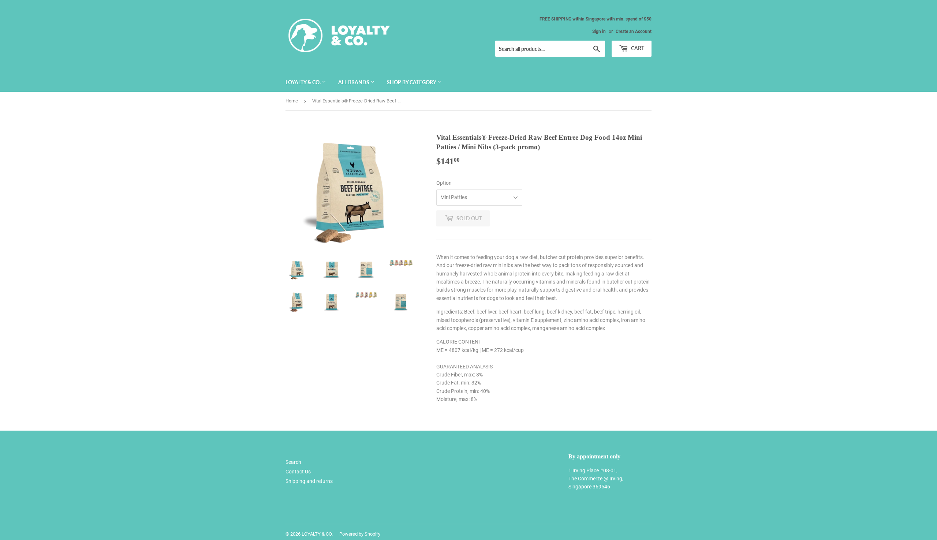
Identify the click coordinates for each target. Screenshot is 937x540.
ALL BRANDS (354, 82)
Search (293, 462)
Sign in (599, 31)
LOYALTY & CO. (303, 82)
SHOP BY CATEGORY (412, 82)
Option (444, 183)
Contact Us (298, 472)
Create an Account (634, 31)
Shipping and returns (309, 481)
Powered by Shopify (359, 534)
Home (291, 101)
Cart (637, 48)
